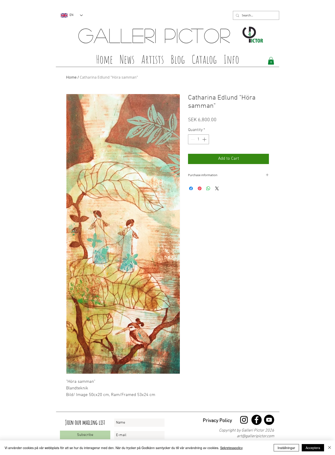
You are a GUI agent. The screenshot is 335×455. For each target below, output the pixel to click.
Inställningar (286, 447)
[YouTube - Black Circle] (269, 420)
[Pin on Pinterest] (199, 188)
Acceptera (313, 447)
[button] (152, 60)
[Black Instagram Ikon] (244, 420)
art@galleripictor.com (255, 436)
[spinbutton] (198, 139)
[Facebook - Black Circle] (256, 420)
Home (71, 77)
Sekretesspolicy (231, 447)
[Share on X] (217, 188)
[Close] (329, 447)
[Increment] (204, 139)
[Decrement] (192, 139)
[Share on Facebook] (191, 188)
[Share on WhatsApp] (208, 188)
